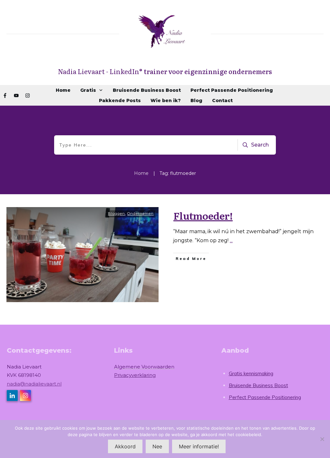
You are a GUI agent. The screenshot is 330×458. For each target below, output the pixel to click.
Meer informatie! (199, 446)
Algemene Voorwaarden (144, 367)
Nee (157, 446)
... (231, 240)
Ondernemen (140, 213)
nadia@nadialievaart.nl (34, 384)
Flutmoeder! (203, 215)
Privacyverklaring (135, 375)
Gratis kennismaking (251, 373)
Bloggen (116, 213)
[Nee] (322, 439)
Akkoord (125, 446)
